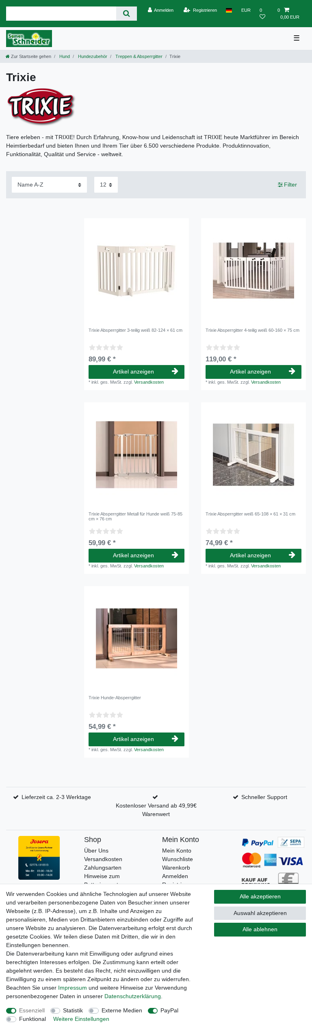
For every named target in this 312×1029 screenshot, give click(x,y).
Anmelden (175, 876)
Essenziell (32, 1010)
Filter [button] (290, 184)
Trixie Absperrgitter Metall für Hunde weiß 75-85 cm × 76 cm (135, 516)
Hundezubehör (92, 56)
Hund (64, 56)
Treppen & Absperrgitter (138, 56)
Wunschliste (177, 859)
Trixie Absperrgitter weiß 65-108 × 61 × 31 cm (250, 513)
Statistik (73, 1010)
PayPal (169, 1010)
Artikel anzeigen (133, 371)
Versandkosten (149, 382)
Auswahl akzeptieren (260, 913)
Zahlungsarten (102, 867)
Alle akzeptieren (260, 896)
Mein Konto (176, 850)
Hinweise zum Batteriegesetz (102, 880)
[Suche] (126, 13)
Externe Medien (122, 1010)
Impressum (72, 987)
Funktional (32, 1019)
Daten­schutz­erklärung (132, 996)
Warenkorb (176, 867)
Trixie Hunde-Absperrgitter (115, 697)
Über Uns (96, 850)
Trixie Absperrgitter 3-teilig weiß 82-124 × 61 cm (135, 330)
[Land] (228, 10)
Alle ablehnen (260, 929)
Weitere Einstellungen (81, 1019)
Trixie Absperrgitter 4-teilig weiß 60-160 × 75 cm (252, 330)
